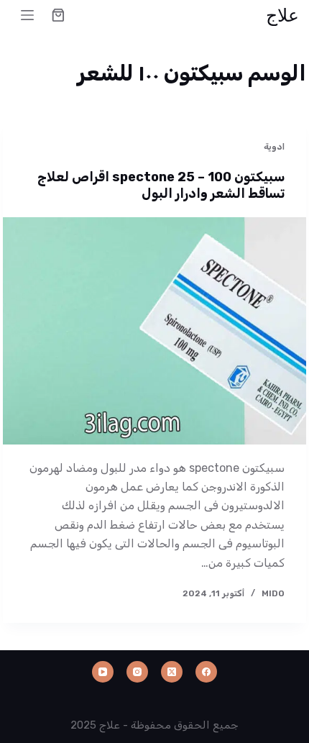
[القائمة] (27, 15)
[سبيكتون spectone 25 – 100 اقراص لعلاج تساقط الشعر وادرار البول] (154, 331)
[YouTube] (103, 672)
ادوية (274, 147)
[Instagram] (137, 672)
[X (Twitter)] (172, 672)
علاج (282, 14)
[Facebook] (206, 672)
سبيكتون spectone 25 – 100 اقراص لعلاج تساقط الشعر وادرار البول (161, 185)
